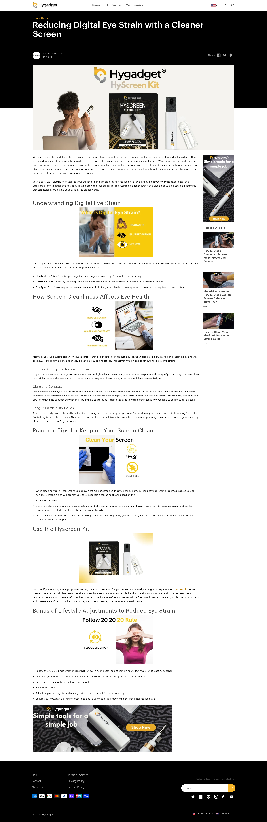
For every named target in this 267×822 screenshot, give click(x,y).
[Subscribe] (231, 788)
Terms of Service (78, 775)
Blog (34, 775)
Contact (36, 781)
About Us (37, 787)
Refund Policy (76, 787)
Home (36, 18)
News (44, 18)
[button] (113, 5)
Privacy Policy (76, 781)
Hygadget (47, 814)
